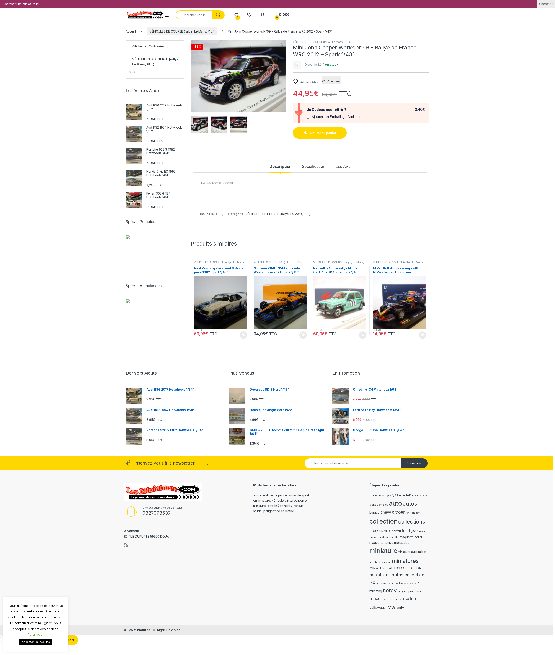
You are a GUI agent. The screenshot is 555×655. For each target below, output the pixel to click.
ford (406, 530)
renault (376, 598)
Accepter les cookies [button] (36, 642)
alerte (423, 495)
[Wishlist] (249, 15)
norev (390, 590)
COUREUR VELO (380, 531)
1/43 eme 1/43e (403, 495)
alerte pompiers (378, 504)
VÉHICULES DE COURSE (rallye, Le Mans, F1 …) (156, 61)
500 (417, 495)
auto (395, 503)
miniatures (405, 561)
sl (403, 599)
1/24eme (380, 495)
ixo (421, 531)
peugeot (403, 591)
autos (410, 503)
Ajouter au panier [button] (242, 335)
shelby (397, 599)
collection (383, 521)
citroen (398, 512)
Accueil (131, 31)
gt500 (414, 531)
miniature (383, 550)
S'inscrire (414, 463)
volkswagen (378, 608)
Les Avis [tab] (343, 167)
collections (411, 521)
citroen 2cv (413, 512)
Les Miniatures (138, 630)
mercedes (401, 542)
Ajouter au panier (322, 133)
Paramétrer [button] (36, 634)
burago (374, 512)
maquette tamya (381, 542)
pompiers (414, 591)
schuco (388, 599)
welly (400, 607)
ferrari (396, 531)
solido (410, 598)
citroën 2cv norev (279, 506)
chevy (385, 512)
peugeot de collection (279, 511)
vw (392, 607)
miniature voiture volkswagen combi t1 (397, 583)
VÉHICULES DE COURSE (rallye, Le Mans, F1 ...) (181, 31)
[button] (282, 44)
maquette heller (411, 537)
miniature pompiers (380, 562)
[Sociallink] (126, 545)
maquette (392, 537)
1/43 (388, 495)
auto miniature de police (270, 495)
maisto (381, 537)
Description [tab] (280, 167)
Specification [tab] (313, 167)
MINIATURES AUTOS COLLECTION (395, 568)
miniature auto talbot (412, 551)
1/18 (371, 495)
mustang (375, 591)
